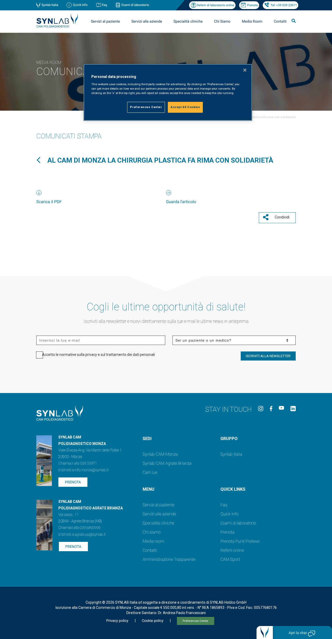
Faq (104, 5)
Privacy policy (117, 621)
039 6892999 (90, 528)
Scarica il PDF (49, 201)
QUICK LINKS (232, 489)
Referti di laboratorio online (215, 5)
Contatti (280, 21)
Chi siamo (152, 532)
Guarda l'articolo (181, 201)
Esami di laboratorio (135, 5)
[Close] (245, 70)
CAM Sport (230, 559)
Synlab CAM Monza (160, 454)
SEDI (147, 438)
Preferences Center (195, 621)
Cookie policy (152, 621)
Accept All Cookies (185, 107)
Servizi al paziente (158, 504)
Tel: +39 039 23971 (284, 5)
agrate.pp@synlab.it (90, 534)
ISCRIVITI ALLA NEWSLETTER (268, 356)
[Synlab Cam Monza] (57, 26)
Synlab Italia (50, 5)
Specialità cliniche (188, 21)
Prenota (252, 5)
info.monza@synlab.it (91, 470)
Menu (148, 489)
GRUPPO (229, 438)
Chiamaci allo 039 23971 (77, 463)
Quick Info (229, 513)
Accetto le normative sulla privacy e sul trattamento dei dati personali (98, 354)
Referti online (232, 550)
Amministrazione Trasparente (169, 559)
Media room (153, 541)
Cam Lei (150, 472)
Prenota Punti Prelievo (240, 541)
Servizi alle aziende (159, 513)
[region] (168, 92)
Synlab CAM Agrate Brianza (167, 463)
